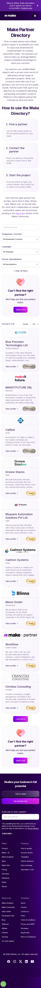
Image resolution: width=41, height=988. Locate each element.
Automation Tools (27, 870)
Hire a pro (20, 213)
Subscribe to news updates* (14, 812)
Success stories (27, 853)
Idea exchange (26, 865)
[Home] (10, 16)
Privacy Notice (33, 828)
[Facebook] (8, 961)
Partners (5, 933)
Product (5, 848)
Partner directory (27, 861)
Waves (4, 886)
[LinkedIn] (26, 961)
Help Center (6, 911)
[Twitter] (20, 961)
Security (5, 937)
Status (4, 882)
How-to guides (26, 848)
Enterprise (5, 878)
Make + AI (5, 853)
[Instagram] (14, 961)
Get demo (5, 874)
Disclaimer (24, 928)
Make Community (8, 907)
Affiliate (4, 928)
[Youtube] (32, 961)
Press (23, 916)
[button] (35, 324)
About (23, 903)
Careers (24, 907)
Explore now (26, 8)
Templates (25, 857)
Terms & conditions (28, 920)
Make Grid (6, 865)
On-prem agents (8, 941)
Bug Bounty (25, 933)
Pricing (4, 870)
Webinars (5, 924)
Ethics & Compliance (28, 937)
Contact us (25, 911)
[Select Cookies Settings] (3, 984)
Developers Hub (8, 916)
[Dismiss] (37, 6)
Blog (3, 920)
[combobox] (3, 239)
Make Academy (8, 903)
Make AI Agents (8, 857)
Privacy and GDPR (28, 924)
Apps (4, 861)
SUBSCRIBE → (8, 834)
